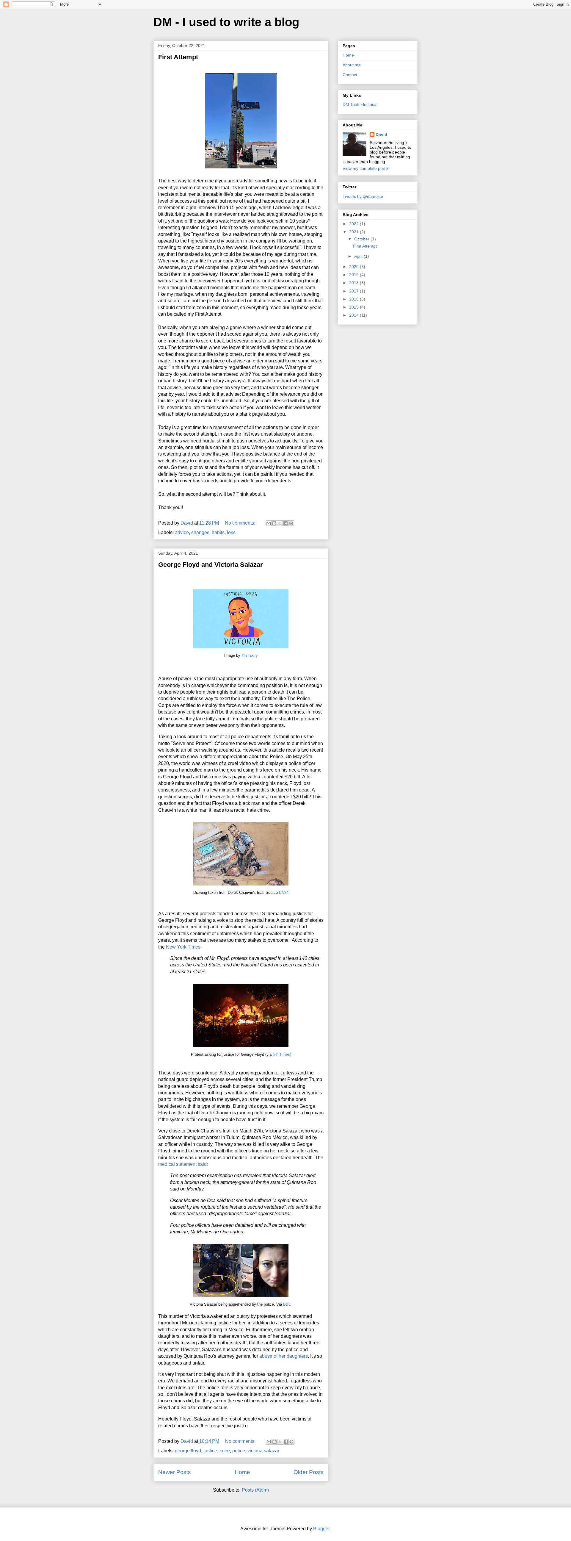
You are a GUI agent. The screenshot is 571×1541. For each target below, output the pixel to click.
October (362, 239)
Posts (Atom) (255, 1489)
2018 (354, 282)
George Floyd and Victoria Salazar (210, 564)
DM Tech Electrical (360, 104)
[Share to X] (280, 523)
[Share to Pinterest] (291, 523)
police (238, 1450)
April (359, 256)
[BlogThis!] (274, 523)
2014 (354, 315)
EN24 (283, 892)
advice (182, 532)
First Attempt (178, 57)
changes (200, 532)
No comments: (240, 522)
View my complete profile (366, 168)
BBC (287, 1304)
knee (224, 1450)
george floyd (188, 1450)
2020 (354, 266)
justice (210, 1450)
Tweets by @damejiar (363, 196)
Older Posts (309, 1472)
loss (231, 532)
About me (352, 64)
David (381, 134)
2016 (354, 299)
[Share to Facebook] (285, 523)
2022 (354, 223)
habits (218, 532)
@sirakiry (249, 655)
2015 (354, 307)
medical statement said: (183, 1164)
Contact (350, 74)
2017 (354, 291)
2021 (354, 231)
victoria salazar (263, 1450)
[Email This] (269, 523)
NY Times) (282, 1054)
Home (242, 1472)
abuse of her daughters (283, 1356)
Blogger (321, 1528)
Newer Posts (174, 1472)
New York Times (183, 946)
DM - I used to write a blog (226, 22)
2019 (354, 274)
